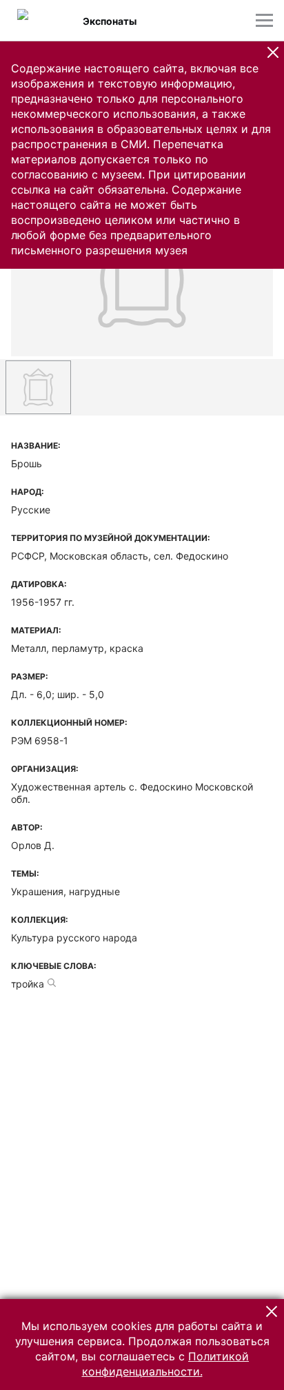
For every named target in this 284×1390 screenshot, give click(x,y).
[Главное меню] (264, 20)
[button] (272, 52)
